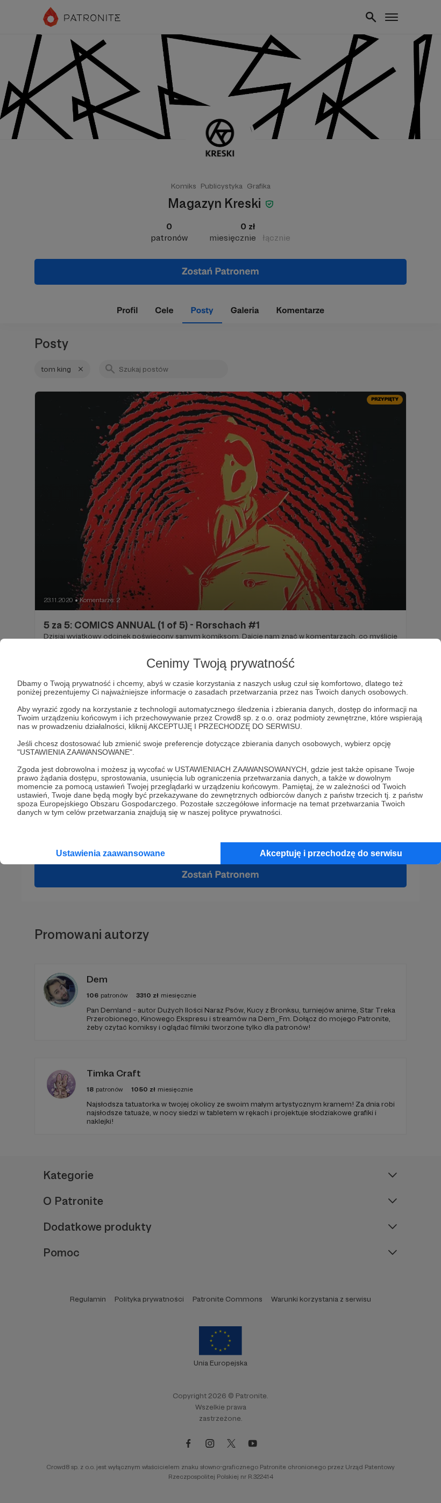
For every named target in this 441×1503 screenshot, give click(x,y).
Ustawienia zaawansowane (110, 853)
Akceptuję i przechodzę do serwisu (331, 853)
